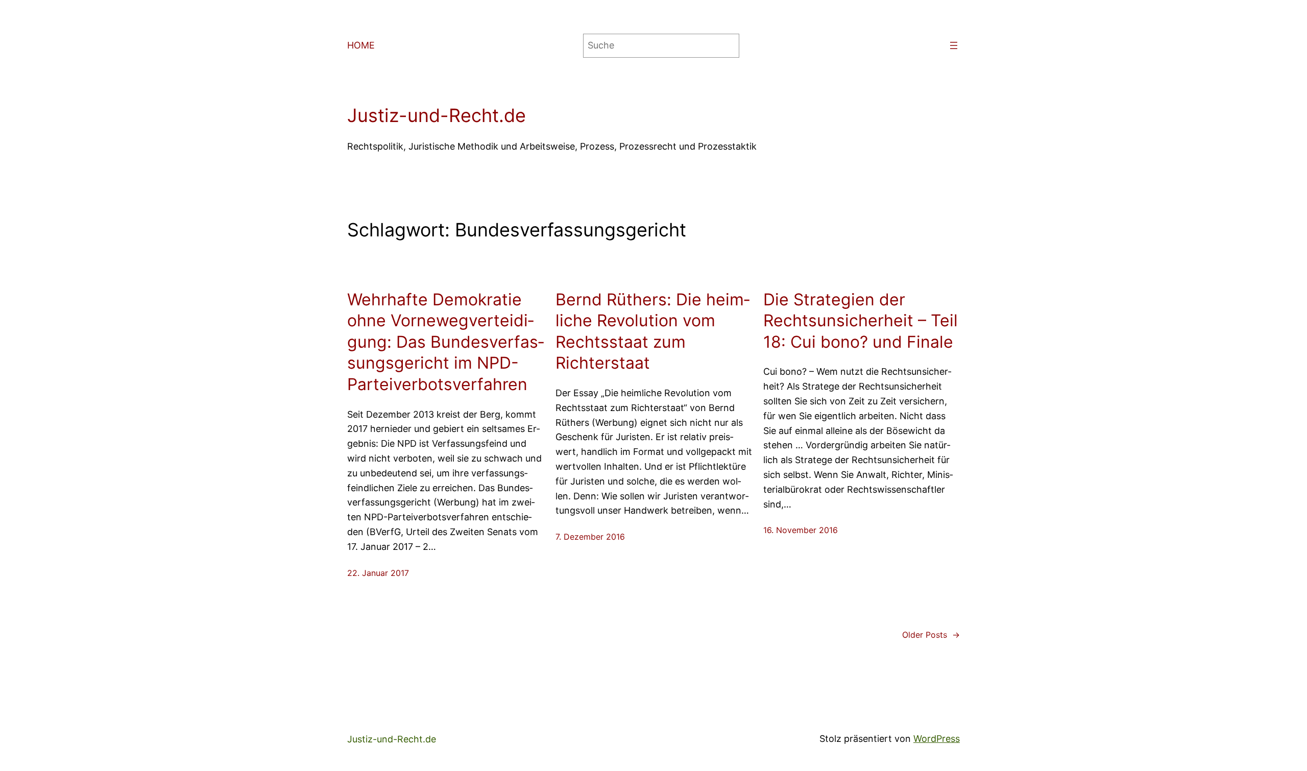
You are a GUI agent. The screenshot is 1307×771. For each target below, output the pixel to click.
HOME (361, 45)
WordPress (936, 738)
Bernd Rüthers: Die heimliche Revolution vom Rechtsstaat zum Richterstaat (652, 331)
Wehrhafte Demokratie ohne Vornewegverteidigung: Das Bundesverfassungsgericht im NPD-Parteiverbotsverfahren (445, 342)
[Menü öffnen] (954, 45)
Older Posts (931, 635)
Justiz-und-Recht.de (436, 115)
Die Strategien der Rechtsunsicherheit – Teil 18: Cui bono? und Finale (860, 321)
